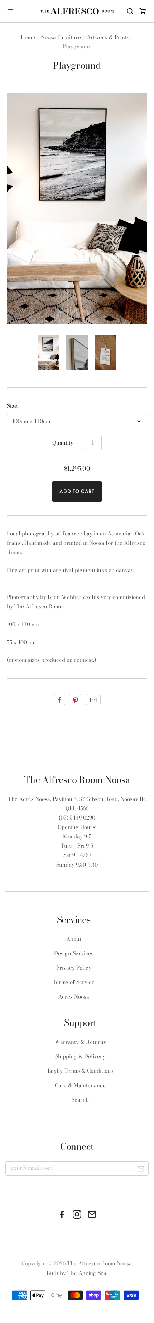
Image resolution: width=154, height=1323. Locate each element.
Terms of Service (74, 982)
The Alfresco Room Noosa (99, 1263)
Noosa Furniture (61, 37)
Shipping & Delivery (80, 1056)
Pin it (75, 699)
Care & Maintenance (80, 1085)
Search (80, 1100)
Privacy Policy (73, 967)
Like (59, 699)
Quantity (62, 442)
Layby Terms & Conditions (80, 1070)
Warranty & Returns (80, 1042)
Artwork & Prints (108, 37)
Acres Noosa (73, 997)
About (73, 939)
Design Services (73, 953)
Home (28, 37)
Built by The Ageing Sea (76, 1273)
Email (93, 699)
